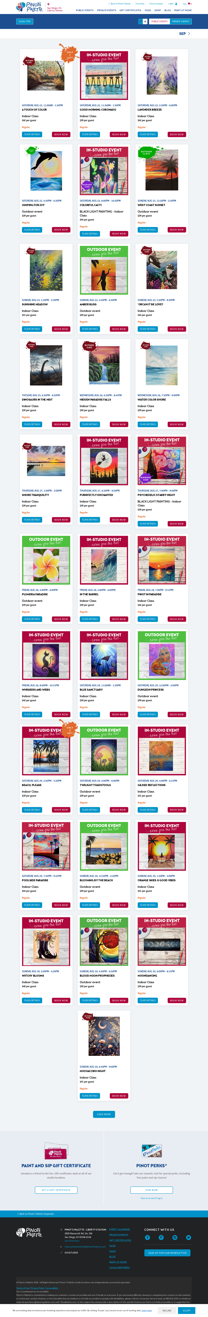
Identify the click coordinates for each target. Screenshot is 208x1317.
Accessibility (52, 1288)
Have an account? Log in (151, 1198)
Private (180, 21)
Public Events (85, 10)
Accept (186, 1310)
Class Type (25, 21)
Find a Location (156, 4)
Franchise (140, 4)
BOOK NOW (61, 134)
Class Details (32, 134)
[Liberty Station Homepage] (29, 7)
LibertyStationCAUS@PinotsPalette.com (85, 1246)
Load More (104, 1114)
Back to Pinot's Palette (121, 4)
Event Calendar (119, 1229)
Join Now (152, 1190)
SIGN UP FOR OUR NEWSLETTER (167, 1252)
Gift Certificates (130, 10)
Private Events (106, 10)
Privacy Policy (37, 1288)
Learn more (147, 1310)
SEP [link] (182, 34)
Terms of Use (22, 1288)
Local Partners (119, 1267)
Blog (167, 10)
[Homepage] (38, 1232)
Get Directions (72, 1240)
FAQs (148, 10)
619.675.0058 (71, 1252)
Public (159, 21)
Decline (167, 1310)
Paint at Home (183, 10)
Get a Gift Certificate (56, 1190)
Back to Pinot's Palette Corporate (37, 1213)
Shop (157, 10)
